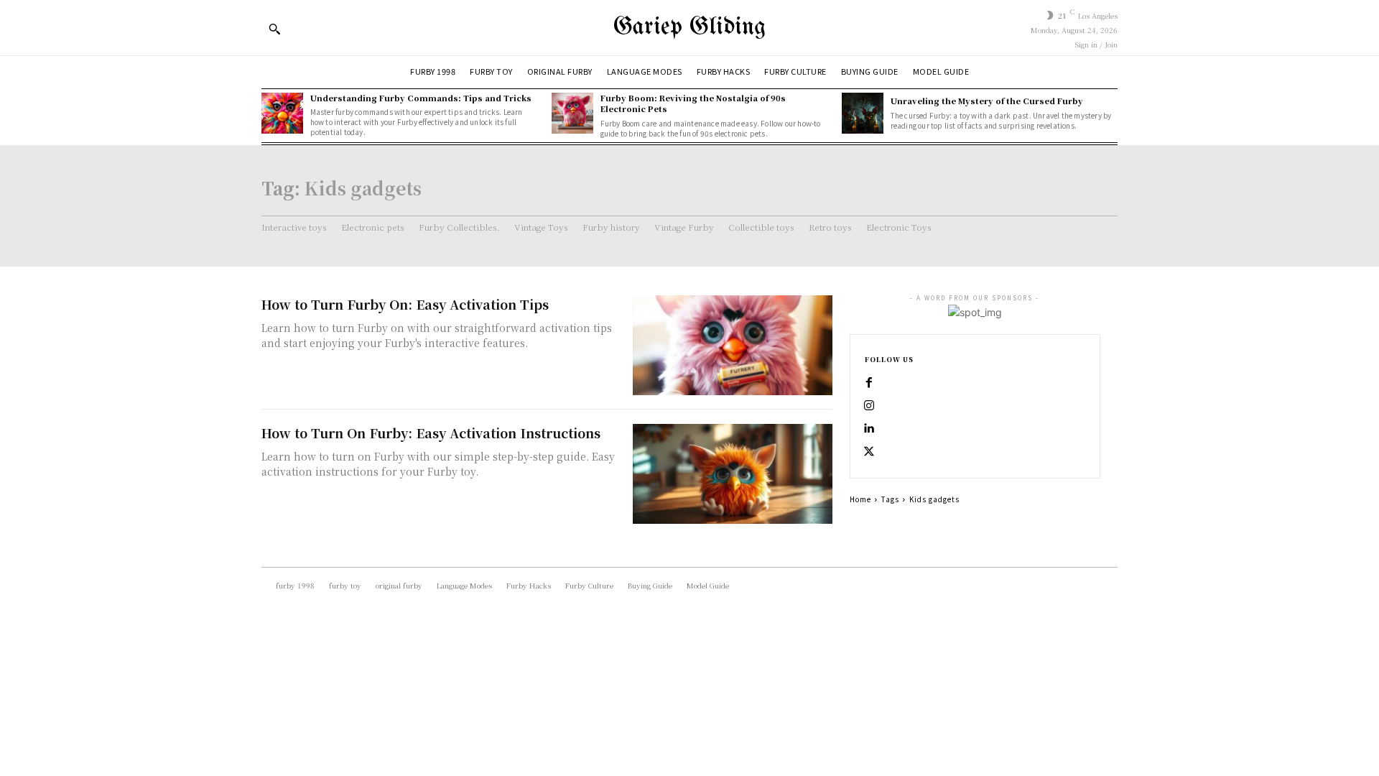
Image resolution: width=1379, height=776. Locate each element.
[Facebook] (869, 382)
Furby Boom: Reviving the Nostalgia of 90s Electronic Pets (693, 103)
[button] (274, 29)
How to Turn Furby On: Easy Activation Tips (405, 304)
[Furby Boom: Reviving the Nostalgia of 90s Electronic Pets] (572, 113)
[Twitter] (869, 451)
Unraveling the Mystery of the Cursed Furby (987, 100)
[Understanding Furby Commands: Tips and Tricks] (282, 113)
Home (860, 499)
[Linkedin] (869, 428)
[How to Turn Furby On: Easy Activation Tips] (732, 345)
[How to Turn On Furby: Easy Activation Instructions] (732, 474)
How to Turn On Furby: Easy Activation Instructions (430, 432)
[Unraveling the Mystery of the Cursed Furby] (862, 113)
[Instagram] (869, 405)
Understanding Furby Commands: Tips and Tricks (420, 97)
